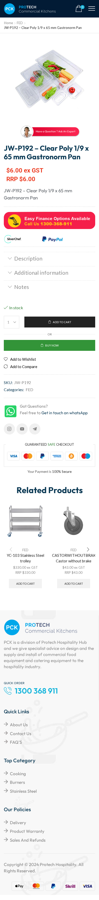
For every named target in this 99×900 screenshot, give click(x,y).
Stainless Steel (23, 791)
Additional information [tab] (41, 272)
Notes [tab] (21, 287)
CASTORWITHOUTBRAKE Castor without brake (73, 558)
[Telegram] (34, 429)
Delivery (18, 822)
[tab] (49, 259)
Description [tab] (28, 258)
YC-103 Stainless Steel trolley (25, 558)
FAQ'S (16, 742)
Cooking (18, 773)
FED (20, 23)
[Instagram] (9, 429)
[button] (80, 8)
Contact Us (20, 733)
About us (19, 724)
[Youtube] (22, 429)
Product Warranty (27, 831)
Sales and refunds (27, 840)
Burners (17, 782)
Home (8, 23)
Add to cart (25, 583)
